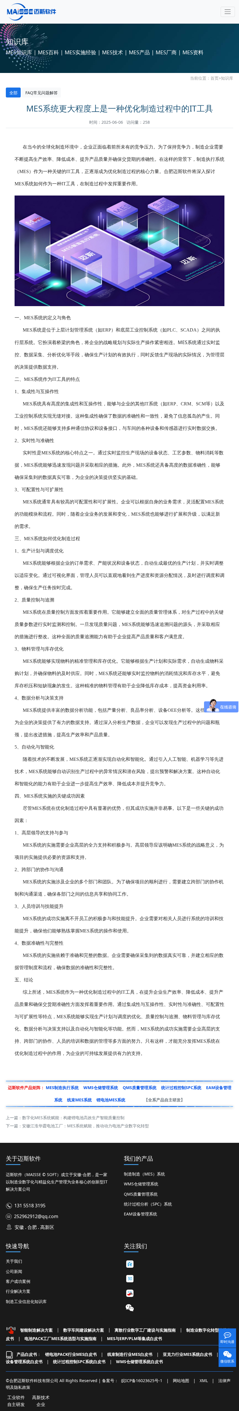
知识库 (227, 78)
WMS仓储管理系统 (141, 1184)
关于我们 (14, 1261)
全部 (13, 92)
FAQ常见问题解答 (41, 92)
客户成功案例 (18, 1281)
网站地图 (181, 1380)
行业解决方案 (18, 1291)
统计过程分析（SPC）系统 (148, 1204)
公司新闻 (14, 1271)
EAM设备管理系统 (140, 1214)
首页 (214, 78)
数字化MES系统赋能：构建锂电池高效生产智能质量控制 (73, 1117)
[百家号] (130, 1264)
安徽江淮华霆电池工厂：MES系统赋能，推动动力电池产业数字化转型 (85, 1126)
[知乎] (130, 1278)
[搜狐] (130, 1293)
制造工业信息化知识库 (26, 1301)
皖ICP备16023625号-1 (141, 1380)
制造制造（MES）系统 (144, 1174)
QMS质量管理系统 (141, 1194)
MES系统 (187, 342)
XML (204, 1380)
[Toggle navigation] (228, 12)
